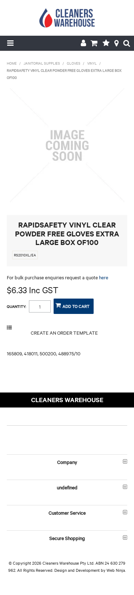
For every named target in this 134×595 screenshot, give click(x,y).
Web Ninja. (116, 570)
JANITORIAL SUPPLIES (42, 63)
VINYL (92, 63)
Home (12, 63)
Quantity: (16, 306)
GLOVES (73, 63)
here (103, 277)
